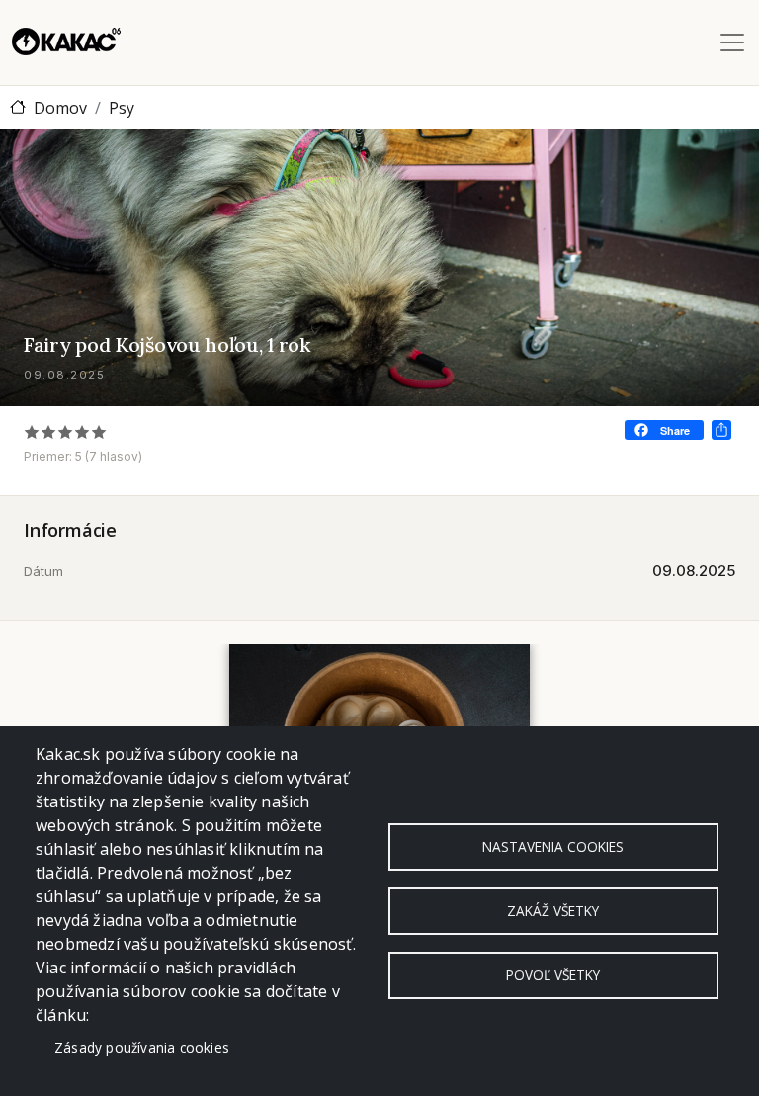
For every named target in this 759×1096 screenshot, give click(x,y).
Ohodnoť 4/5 (82, 431)
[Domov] (66, 42)
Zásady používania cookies (141, 1047)
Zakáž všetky (553, 910)
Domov (60, 108)
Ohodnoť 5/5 (99, 431)
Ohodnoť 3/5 (65, 431)
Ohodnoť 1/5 (32, 431)
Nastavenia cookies (553, 846)
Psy (121, 108)
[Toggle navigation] (732, 42)
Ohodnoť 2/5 (49, 431)
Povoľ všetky (553, 975)
